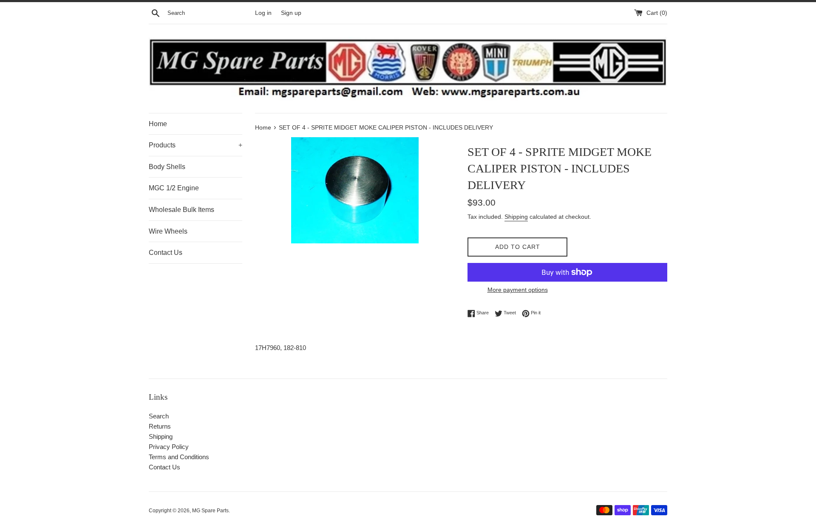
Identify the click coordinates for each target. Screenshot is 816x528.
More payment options (517, 289)
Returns (160, 426)
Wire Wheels (168, 231)
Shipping (516, 216)
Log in (263, 13)
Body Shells (167, 166)
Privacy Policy (169, 446)
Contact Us (165, 252)
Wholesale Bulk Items (181, 209)
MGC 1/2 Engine (174, 188)
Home (158, 123)
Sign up (291, 13)
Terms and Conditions (179, 456)
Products (195, 145)
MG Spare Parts (210, 511)
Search (159, 416)
